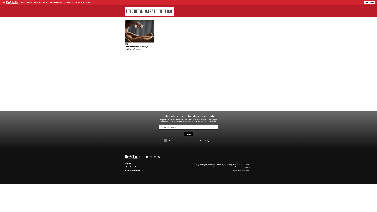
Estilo (45, 2)
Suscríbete (370, 2)
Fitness (22, 2)
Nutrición (37, 2)
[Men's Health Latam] (12, 2)
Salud (29, 2)
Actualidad (69, 2)
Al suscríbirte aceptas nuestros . (190, 141)
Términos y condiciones (132, 170)
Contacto (128, 163)
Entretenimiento (56, 2)
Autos (88, 2)
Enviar (188, 134)
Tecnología (79, 2)
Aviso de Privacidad (131, 167)
